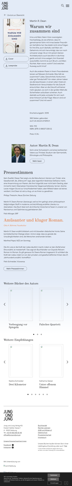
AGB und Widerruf (45, 430)
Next (67, 304)
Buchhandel (42, 425)
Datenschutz (42, 433)
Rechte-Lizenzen (44, 428)
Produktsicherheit (44, 435)
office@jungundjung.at (12, 435)
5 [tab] (44, 395)
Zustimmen (53, 475)
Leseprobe (12, 65)
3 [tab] (42, 335)
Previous (5, 304)
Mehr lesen (37, 161)
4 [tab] (40, 395)
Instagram (7, 447)
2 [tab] (38, 335)
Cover (10, 59)
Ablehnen (53, 479)
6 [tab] (47, 395)
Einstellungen (54, 483)
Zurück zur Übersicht (15, 15)
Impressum (42, 437)
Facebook (7, 445)
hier (65, 446)
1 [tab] (34, 335)
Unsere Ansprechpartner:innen (15, 441)
